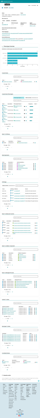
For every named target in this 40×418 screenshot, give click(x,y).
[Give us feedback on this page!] (39, 381)
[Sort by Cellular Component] (26, 252)
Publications (5, 392)
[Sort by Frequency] (33, 103)
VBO (15, 395)
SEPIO (16, 398)
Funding (4, 393)
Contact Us (5, 390)
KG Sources (11, 403)
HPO (15, 390)
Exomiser (22, 387)
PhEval (21, 388)
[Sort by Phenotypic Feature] (21, 103)
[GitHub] (21, 414)
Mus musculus (23, 14)
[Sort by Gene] (4, 80)
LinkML (21, 390)
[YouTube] (19, 415)
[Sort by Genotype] (6, 333)
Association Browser (11, 407)
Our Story (4, 385)
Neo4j (10, 390)
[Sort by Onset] (37, 103)
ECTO (16, 399)
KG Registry (28, 393)
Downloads (11, 387)
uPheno (16, 389)
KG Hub (27, 392)
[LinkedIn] (22, 414)
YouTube (34, 392)
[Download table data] (7, 88)
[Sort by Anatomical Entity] (24, 162)
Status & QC (11, 393)
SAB (3, 389)
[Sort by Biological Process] (22, 279)
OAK (21, 393)
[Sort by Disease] (24, 80)
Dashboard (11, 405)
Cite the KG (11, 400)
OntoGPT (22, 396)
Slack (33, 387)
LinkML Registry (27, 396)
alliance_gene (32, 25)
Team (4, 387)
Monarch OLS (28, 387)
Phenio (16, 392)
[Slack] (18, 414)
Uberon (16, 387)
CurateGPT (22, 398)
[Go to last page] (12, 126)
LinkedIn (33, 390)
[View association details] (36, 81)
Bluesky (33, 393)
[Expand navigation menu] (39, 1)
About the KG (11, 402)
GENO (16, 396)
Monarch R (11, 391)
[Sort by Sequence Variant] (9, 306)
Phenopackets (23, 399)
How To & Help (11, 394)
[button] (31, 106)
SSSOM (21, 391)
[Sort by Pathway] (21, 141)
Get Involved (34, 385)
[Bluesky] (20, 415)
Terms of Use (11, 399)
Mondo (16, 385)
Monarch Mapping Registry (28, 389)
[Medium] (20, 414)
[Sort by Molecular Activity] (20, 220)
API (9, 388)
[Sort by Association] (19, 80)
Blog (33, 389)
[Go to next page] (10, 126)
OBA (15, 393)
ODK (21, 394)
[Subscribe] (16, 414)
